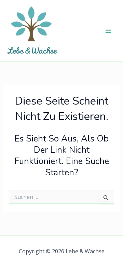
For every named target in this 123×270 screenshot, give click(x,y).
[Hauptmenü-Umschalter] (109, 31)
